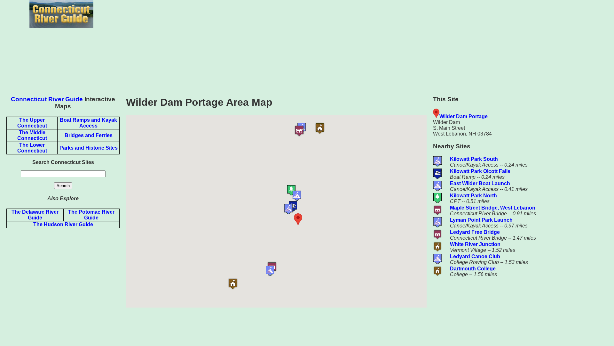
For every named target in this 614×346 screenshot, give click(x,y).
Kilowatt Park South (474, 159)
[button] (310, 219)
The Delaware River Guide (35, 214)
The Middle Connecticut (32, 135)
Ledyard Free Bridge (475, 232)
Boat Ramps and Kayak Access (88, 122)
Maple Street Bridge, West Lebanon (492, 207)
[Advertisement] (368, 45)
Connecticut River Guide (47, 99)
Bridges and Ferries (89, 135)
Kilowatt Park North (473, 195)
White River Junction (475, 244)
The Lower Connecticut (32, 147)
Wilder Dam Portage (463, 116)
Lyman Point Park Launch (481, 220)
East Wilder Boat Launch (480, 183)
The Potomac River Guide (91, 214)
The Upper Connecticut (32, 122)
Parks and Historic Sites (88, 148)
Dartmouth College (473, 268)
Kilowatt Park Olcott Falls (480, 171)
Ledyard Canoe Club (475, 256)
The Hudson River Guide (63, 224)
